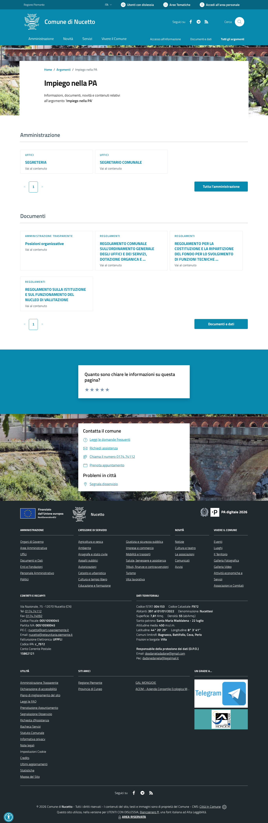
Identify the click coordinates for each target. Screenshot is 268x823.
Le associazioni (184, 554)
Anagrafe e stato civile (93, 554)
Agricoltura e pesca (90, 541)
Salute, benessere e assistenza (146, 560)
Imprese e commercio (140, 548)
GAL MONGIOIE (146, 682)
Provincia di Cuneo (90, 689)
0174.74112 (33, 611)
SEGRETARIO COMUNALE (121, 162)
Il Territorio (220, 554)
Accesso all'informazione (165, 39)
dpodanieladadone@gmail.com (165, 653)
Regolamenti (110, 236)
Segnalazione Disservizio (36, 714)
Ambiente (84, 548)
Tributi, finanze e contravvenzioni (147, 566)
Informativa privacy (32, 739)
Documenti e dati (221, 324)
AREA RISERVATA (134, 816)
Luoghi (218, 548)
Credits (24, 757)
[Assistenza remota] (224, 806)
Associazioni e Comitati (229, 585)
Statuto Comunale (32, 732)
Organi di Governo (32, 541)
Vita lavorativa (135, 579)
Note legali (27, 745)
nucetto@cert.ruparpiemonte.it (48, 630)
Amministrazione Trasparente (39, 682)
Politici (24, 579)
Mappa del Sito (30, 776)
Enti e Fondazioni (31, 566)
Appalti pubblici (88, 560)
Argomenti (64, 69)
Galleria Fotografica (226, 560)
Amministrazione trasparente (49, 236)
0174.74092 (34, 615)
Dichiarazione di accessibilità (38, 689)
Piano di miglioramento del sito (40, 695)
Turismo (131, 573)
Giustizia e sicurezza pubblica (144, 541)
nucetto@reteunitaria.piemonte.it (51, 634)
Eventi (218, 541)
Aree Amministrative (33, 548)
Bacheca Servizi (30, 726)
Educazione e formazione (94, 585)
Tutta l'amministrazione (221, 186)
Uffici (29, 155)
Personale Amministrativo (37, 573)
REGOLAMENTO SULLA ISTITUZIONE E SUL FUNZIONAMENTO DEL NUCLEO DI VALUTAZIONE (55, 294)
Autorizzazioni (87, 566)
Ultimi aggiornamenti (33, 764)
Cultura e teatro (185, 548)
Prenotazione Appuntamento (39, 707)
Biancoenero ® (149, 812)
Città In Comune (210, 806)
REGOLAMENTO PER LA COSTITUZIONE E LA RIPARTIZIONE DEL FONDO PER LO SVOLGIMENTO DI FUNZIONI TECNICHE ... (204, 251)
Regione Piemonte (34, 5)
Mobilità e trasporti (138, 554)
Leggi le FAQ (28, 701)
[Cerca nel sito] (239, 21)
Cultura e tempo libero (92, 579)
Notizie (179, 541)
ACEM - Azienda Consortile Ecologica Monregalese (168, 689)
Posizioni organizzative (44, 243)
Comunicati (182, 560)
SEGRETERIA (35, 162)
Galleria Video (223, 566)
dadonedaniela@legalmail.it (160, 658)
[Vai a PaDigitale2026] (224, 512)
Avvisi (179, 566)
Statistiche (27, 770)
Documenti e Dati (31, 560)
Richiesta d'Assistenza (34, 720)
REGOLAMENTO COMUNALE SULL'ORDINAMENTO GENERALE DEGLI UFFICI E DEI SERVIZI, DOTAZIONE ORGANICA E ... (127, 251)
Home (48, 69)
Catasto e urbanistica (92, 573)
